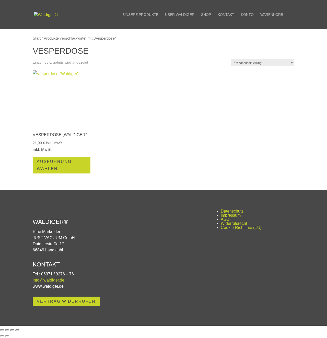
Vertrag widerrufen (66, 301)
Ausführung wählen (54, 165)
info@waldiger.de (48, 280)
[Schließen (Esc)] (17, 330)
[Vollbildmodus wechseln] (7, 330)
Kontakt (226, 15)
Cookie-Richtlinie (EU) (241, 227)
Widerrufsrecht (234, 223)
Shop (206, 15)
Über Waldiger (179, 15)
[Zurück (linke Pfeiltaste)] (2, 336)
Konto (247, 15)
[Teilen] (12, 330)
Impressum (231, 215)
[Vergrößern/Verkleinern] (2, 330)
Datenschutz (232, 211)
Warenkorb (271, 15)
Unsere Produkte (140, 15)
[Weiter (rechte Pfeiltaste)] (7, 336)
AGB (225, 219)
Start (37, 38)
